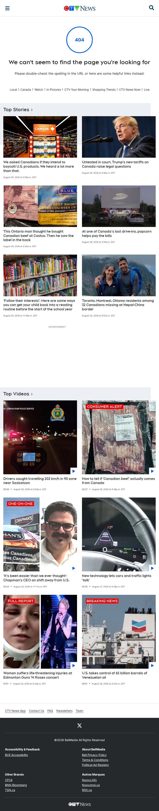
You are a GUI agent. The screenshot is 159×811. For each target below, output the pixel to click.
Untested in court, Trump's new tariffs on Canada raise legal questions (115, 164)
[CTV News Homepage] (79, 8)
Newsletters (64, 710)
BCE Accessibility (16, 755)
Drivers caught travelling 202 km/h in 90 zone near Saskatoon (40, 481)
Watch (39, 89)
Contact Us (36, 710)
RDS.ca (87, 790)
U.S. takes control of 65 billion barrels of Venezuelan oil (114, 675)
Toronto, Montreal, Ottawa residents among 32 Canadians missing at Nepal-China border (118, 305)
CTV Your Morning (76, 89)
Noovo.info (89, 780)
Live (146, 89)
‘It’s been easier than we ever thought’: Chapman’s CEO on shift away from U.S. (36, 578)
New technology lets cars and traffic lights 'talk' (116, 578)
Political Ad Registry (95, 765)
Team (79, 710)
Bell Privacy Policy (94, 755)
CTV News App (15, 710)
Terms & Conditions (95, 760)
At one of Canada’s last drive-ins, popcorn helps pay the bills (117, 233)
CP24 (8, 780)
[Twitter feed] (79, 725)
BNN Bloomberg (16, 785)
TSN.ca (10, 790)
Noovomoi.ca (91, 785)
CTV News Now (129, 89)
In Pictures (54, 89)
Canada (25, 89)
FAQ (50, 710)
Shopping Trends (104, 89)
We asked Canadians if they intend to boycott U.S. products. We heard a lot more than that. (38, 166)
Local (13, 89)
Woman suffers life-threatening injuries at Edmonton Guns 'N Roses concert (37, 675)
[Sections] (7, 8)
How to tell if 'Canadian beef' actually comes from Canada (118, 481)
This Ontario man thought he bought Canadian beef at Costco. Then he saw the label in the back (38, 235)
